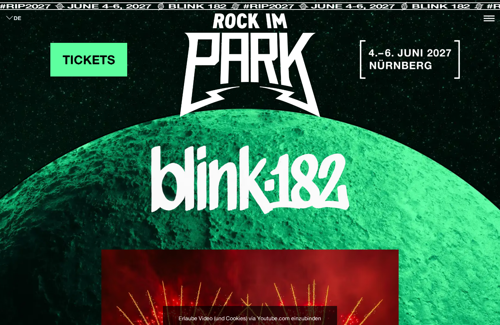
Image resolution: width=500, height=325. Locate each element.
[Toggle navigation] (489, 18)
